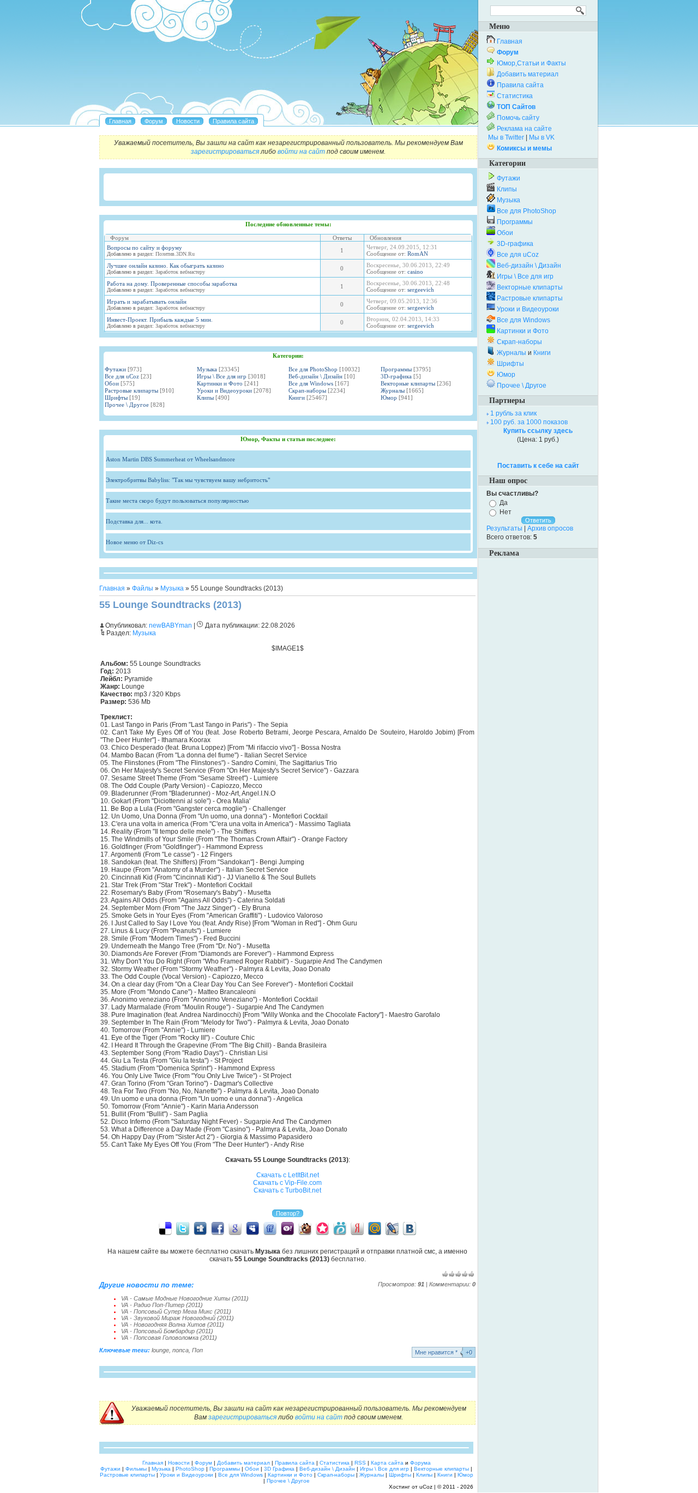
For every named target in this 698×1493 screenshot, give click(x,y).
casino (415, 271)
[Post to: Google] (235, 1228)
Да (504, 503)
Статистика (515, 96)
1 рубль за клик (513, 413)
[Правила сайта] (233, 121)
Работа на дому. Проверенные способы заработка (172, 283)
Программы (396, 369)
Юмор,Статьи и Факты (531, 63)
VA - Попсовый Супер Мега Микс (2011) (176, 1311)
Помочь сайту (518, 118)
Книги (296, 397)
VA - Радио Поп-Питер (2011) (162, 1305)
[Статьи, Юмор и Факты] (187, 121)
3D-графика (396, 376)
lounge (160, 1350)
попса (180, 1350)
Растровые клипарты (131, 390)
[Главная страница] (120, 121)
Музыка (207, 369)
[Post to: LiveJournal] (392, 1228)
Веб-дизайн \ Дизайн (315, 376)
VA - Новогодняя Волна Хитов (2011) (172, 1324)
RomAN (417, 253)
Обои (112, 383)
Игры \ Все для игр (221, 376)
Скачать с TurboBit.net (287, 1190)
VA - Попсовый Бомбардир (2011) (167, 1331)
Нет (506, 512)
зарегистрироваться (225, 151)
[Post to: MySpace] (252, 1228)
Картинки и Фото (220, 383)
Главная (112, 588)
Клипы (205, 397)
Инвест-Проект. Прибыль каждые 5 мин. (160, 319)
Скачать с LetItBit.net (287, 1175)
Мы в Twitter (506, 137)
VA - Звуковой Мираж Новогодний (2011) (177, 1318)
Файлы (142, 588)
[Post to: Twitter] (182, 1228)
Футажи (115, 369)
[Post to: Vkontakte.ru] (409, 1228)
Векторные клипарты (408, 383)
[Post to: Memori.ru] (322, 1228)
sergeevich (420, 289)
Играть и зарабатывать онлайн (146, 301)
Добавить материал (527, 74)
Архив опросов (550, 528)
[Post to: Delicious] (165, 1228)
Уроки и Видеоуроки (224, 390)
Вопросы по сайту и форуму (144, 247)
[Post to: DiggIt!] (200, 1228)
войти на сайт (301, 151)
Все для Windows (310, 383)
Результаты (504, 528)
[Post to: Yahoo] (287, 1228)
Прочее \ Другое (127, 404)
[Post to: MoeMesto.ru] (339, 1228)
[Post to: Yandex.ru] (357, 1228)
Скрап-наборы (307, 390)
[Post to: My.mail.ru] (374, 1228)
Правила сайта (520, 85)
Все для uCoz (122, 376)
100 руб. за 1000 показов (529, 422)
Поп (197, 1350)
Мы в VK (542, 137)
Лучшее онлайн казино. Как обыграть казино (165, 265)
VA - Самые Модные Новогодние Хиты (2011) (185, 1298)
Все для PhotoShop (313, 369)
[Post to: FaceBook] (217, 1228)
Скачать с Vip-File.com (287, 1183)
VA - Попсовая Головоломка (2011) (169, 1337)
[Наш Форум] (154, 121)
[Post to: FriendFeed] (270, 1228)
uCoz (425, 1487)
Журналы (393, 390)
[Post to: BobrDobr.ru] (305, 1228)
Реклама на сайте (524, 129)
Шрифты (116, 397)
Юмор (389, 397)
